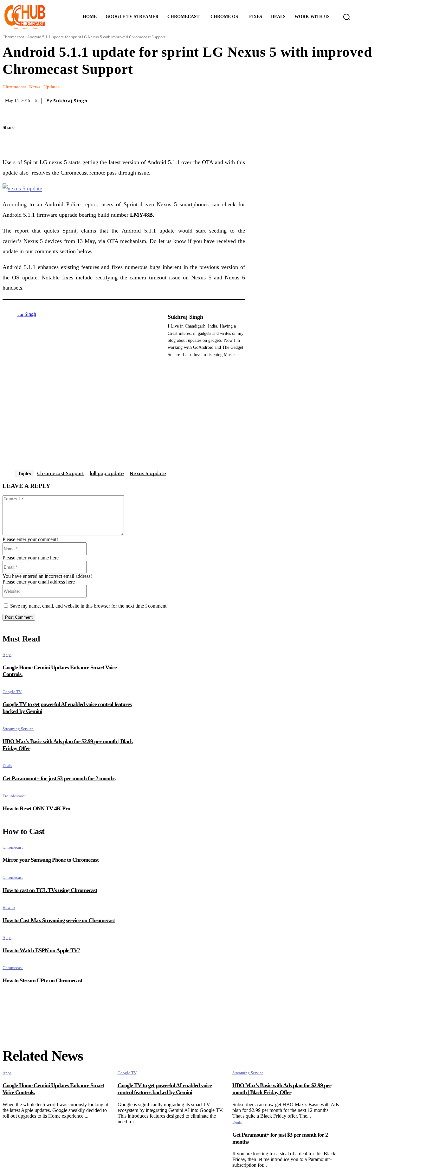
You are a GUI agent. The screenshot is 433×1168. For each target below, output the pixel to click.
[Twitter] (12, 143)
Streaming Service (18, 728)
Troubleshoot (14, 796)
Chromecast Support (60, 473)
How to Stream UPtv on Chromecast (42, 980)
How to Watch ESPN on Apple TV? (41, 950)
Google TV (12, 691)
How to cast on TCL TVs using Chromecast (50, 890)
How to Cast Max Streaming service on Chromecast (59, 920)
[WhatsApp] (57, 143)
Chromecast (13, 37)
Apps (7, 654)
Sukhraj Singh (70, 101)
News (34, 87)
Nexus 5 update (148, 473)
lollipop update (107, 473)
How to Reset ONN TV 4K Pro (36, 808)
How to (9, 907)
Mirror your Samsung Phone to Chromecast (51, 860)
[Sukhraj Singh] (82, 390)
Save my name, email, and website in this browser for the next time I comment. (89, 606)
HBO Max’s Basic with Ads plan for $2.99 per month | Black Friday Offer (281, 1088)
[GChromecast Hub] (34, 17)
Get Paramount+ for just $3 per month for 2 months (59, 778)
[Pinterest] (34, 143)
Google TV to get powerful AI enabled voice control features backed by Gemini (165, 1088)
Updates (51, 87)
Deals (7, 765)
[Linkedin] (170, 364)
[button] (346, 17)
